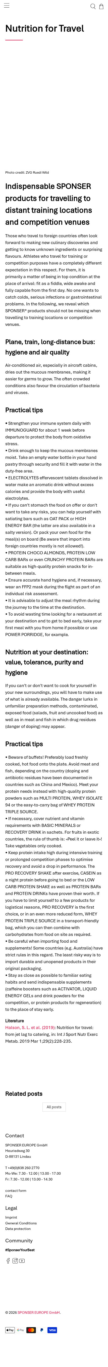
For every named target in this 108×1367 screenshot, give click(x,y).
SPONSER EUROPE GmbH (39, 1312)
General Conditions (21, 1223)
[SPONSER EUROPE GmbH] (54, 6)
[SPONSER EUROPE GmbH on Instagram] (15, 1262)
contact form (15, 1190)
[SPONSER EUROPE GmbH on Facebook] (8, 1262)
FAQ (8, 1196)
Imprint (11, 1217)
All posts (54, 1107)
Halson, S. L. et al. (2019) (30, 1027)
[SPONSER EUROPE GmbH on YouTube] (22, 1262)
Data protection (18, 1228)
